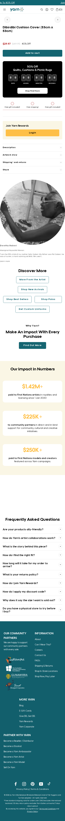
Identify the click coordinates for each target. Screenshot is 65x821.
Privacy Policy (22, 789)
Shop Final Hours (32, 91)
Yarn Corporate (26, 726)
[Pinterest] (32, 784)
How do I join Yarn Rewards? (20, 582)
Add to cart (32, 53)
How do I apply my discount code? (24, 591)
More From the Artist (32, 280)
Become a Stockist (13, 746)
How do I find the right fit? (19, 554)
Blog (21, 705)
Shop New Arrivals (32, 289)
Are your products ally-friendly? (23, 529)
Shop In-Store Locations (46, 671)
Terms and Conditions (47, 809)
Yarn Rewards (26, 721)
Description (9, 148)
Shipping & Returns (44, 665)
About (38, 639)
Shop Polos (48, 299)
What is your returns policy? (20, 574)
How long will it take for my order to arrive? (25, 565)
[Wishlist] (52, 9)
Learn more (5, 261)
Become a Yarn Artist (14, 756)
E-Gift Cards (25, 710)
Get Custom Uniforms (32, 309)
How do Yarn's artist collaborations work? (29, 537)
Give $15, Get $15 (27, 716)
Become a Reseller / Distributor (19, 741)
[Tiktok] (49, 784)
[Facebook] (16, 784)
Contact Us (40, 655)
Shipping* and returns (14, 162)
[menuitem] (42, 9)
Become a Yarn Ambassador (17, 751)
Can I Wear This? (43, 644)
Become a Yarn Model (14, 762)
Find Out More (32, 345)
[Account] (47, 9)
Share (6, 170)
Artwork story (10, 155)
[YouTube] (41, 784)
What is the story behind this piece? (25, 546)
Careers (38, 650)
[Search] (42, 9)
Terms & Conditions (40, 789)
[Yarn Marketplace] (16, 9)
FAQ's (37, 660)
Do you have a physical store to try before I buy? (29, 610)
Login (32, 133)
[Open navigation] (4, 9)
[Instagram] (24, 784)
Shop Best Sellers (17, 299)
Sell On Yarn (9, 767)
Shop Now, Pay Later (45, 676)
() (60, 9)
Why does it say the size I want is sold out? (29, 600)
